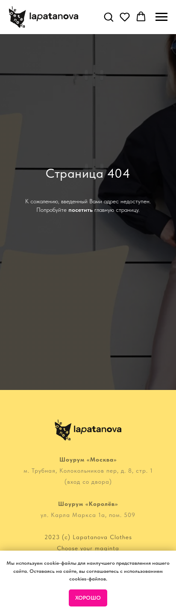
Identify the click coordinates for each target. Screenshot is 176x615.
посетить (80, 322)
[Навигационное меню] (161, 17)
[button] (108, 17)
